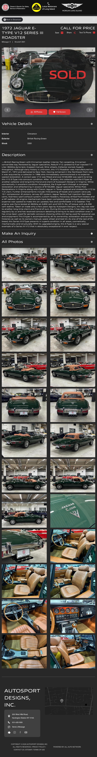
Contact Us (19, 750)
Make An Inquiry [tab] (19, 233)
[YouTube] (26, 732)
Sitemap (28, 750)
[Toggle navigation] (93, 19)
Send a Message (18, 727)
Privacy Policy (38, 747)
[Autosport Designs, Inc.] (43, 7)
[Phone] (48, 3)
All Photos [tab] (12, 242)
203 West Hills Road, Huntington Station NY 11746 (23, 716)
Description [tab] (13, 155)
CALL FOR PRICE (78, 28)
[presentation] (7, 109)
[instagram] (9, 732)
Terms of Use (39, 750)
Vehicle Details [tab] (17, 124)
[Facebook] (20, 732)
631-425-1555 (17, 722)
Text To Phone (85, 32)
